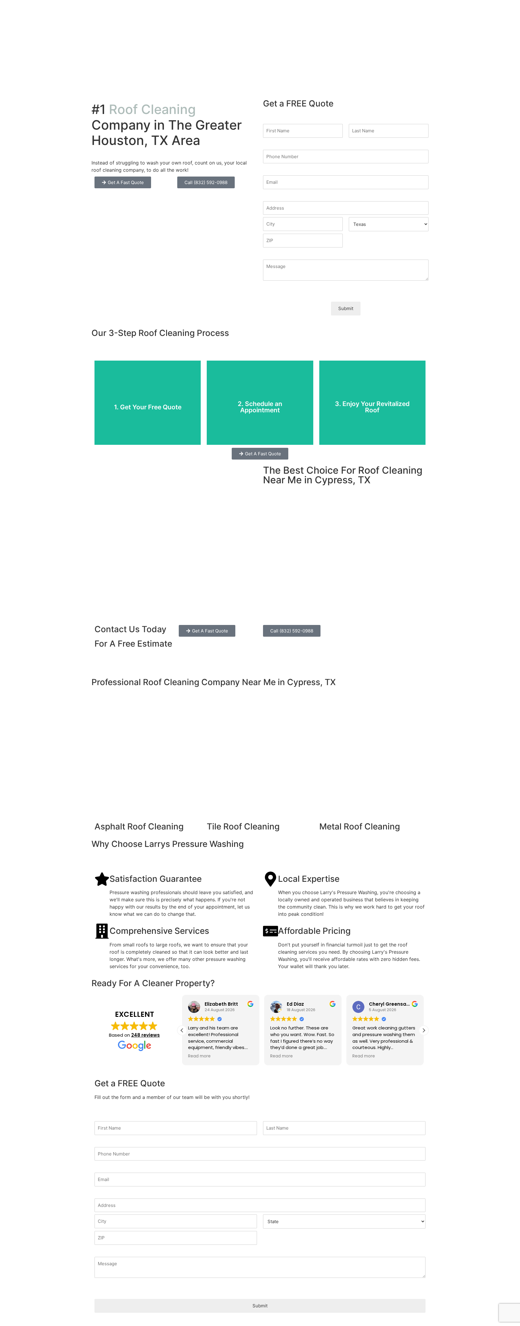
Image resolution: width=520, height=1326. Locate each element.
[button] (423, 1030)
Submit (345, 308)
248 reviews (145, 1035)
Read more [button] (199, 1056)
